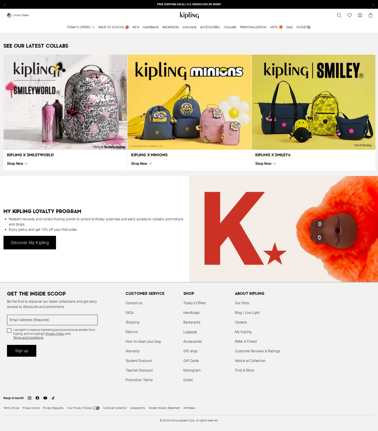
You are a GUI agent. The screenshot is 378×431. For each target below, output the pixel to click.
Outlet (188, 380)
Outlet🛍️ (303, 27)
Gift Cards (191, 361)
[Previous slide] (5, 4)
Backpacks (171, 27)
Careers (241, 322)
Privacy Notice (31, 408)
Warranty (133, 351)
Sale (289, 27)
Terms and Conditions (28, 337)
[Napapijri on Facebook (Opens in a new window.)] (37, 398)
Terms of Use (11, 408)
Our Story (242, 303)
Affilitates (189, 408)
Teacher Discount (139, 370)
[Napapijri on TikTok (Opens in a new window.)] (53, 398)
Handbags (151, 27)
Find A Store (244, 370)
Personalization (253, 27)
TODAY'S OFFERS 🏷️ (81, 27)
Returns (132, 332)
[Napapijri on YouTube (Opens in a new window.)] (45, 398)
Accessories (210, 27)
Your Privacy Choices (79, 408)
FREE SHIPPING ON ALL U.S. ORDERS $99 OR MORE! (189, 4)
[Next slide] (373, 4)
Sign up (21, 350)
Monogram (192, 370)
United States (21, 15)
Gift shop (190, 351)
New (135, 27)
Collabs (230, 27)
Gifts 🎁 (276, 27)
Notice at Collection (250, 361)
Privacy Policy (55, 333)
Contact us (134, 303)
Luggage (190, 27)
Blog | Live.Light (247, 313)
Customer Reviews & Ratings (257, 351)
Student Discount (139, 361)
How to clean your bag (143, 341)
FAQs (130, 313)
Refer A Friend (246, 341)
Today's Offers (194, 303)
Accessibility (137, 408)
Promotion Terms (139, 380)
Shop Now (15, 164)
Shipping (132, 322)
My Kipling (243, 332)
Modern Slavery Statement (164, 408)
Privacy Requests (53, 408)
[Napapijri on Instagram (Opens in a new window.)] (29, 398)
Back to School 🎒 (114, 27)
